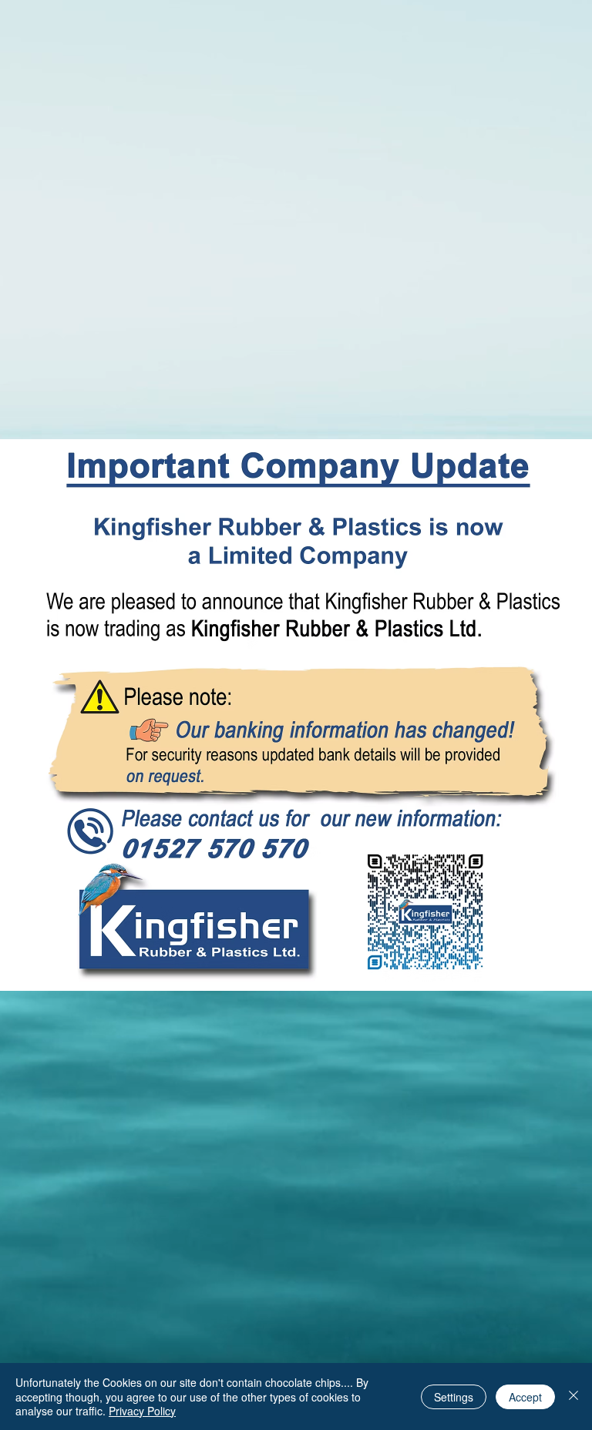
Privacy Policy (142, 1410)
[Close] (573, 1396)
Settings (453, 1397)
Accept (525, 1397)
